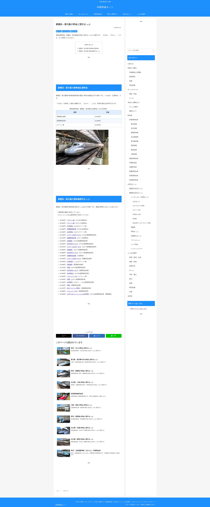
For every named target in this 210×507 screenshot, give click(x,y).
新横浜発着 (74, 31)
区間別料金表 (66, 31)
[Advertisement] (89, 70)
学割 (68, 267)
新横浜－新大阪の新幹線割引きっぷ (89, 51)
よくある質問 (126, 501)
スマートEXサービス (74, 235)
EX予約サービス (72, 244)
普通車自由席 (71, 255)
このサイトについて (136, 501)
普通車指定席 (71, 229)
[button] (153, 50)
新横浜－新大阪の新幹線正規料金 (89, 48)
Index (86, 45)
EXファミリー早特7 (73, 288)
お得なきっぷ (117, 501)
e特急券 (69, 241)
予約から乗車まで (99, 501)
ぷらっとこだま (72, 276)
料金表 (59, 31)
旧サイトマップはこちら (139, 308)
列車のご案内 (79, 501)
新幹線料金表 (109, 501)
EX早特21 (70, 273)
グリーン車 (71, 220)
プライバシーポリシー (149, 501)
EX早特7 (70, 282)
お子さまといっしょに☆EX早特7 (78, 294)
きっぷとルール (89, 501)
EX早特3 (70, 226)
